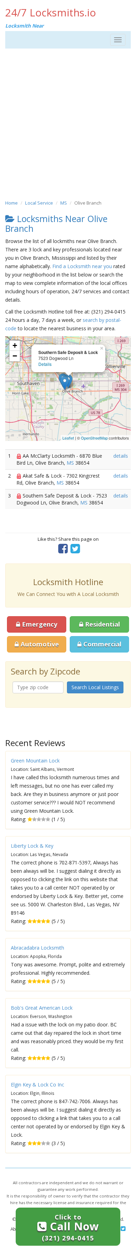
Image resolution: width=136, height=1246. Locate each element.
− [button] (15, 356)
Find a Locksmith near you (82, 266)
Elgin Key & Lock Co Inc (37, 1084)
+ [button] (15, 345)
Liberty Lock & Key (32, 845)
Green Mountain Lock (35, 760)
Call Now (70, 1227)
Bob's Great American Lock (42, 1007)
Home (11, 203)
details (120, 455)
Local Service (39, 203)
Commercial (101, 644)
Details (45, 364)
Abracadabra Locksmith (37, 947)
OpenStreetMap (94, 438)
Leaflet (68, 438)
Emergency (38, 624)
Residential (101, 624)
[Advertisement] (68, 124)
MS (63, 203)
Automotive (39, 644)
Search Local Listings (95, 687)
